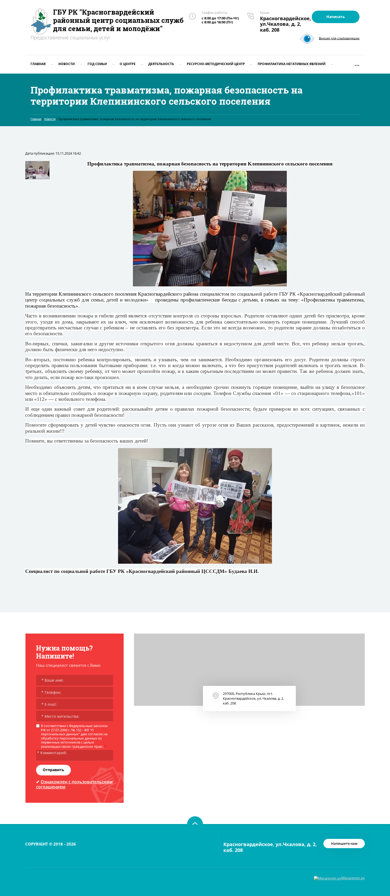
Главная (36, 119)
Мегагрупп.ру (353, 878)
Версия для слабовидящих (339, 38)
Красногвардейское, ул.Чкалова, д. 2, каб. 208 (285, 24)
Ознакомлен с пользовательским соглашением (74, 784)
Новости (49, 119)
